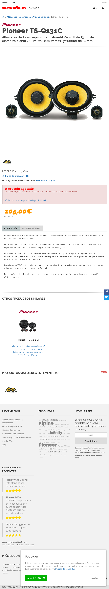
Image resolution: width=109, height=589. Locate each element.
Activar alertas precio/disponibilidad (26, 200)
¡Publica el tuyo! (45, 180)
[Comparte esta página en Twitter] (106, 297)
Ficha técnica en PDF (16, 176)
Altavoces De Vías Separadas (34, 17)
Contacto (5, 2)
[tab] (11, 228)
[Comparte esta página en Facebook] (106, 292)
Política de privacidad (96, 448)
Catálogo (34, 8)
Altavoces (12, 17)
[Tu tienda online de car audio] (14, 7)
